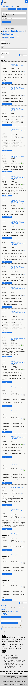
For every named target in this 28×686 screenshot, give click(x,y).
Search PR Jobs (6, 21)
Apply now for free (7, 216)
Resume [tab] (24, 8)
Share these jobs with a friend (9, 629)
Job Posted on (4, 54)
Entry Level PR (5, 614)
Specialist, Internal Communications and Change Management (18, 130)
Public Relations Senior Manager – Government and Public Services (17, 88)
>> (26, 55)
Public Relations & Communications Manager (17, 65)
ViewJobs (3, 51)
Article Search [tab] (12, 8)
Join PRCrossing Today (11, 616)
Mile (2, 47)
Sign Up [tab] (19, 8)
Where (4, 16)
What (3, 11)
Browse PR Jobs (9, 6)
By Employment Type (5, 43)
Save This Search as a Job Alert (9, 623)
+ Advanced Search (5, 24)
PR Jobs (3, 6)
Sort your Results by (5, 39)
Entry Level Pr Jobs (10, 31)
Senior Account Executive (17, 487)
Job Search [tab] (4, 8)
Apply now (6, 82)
